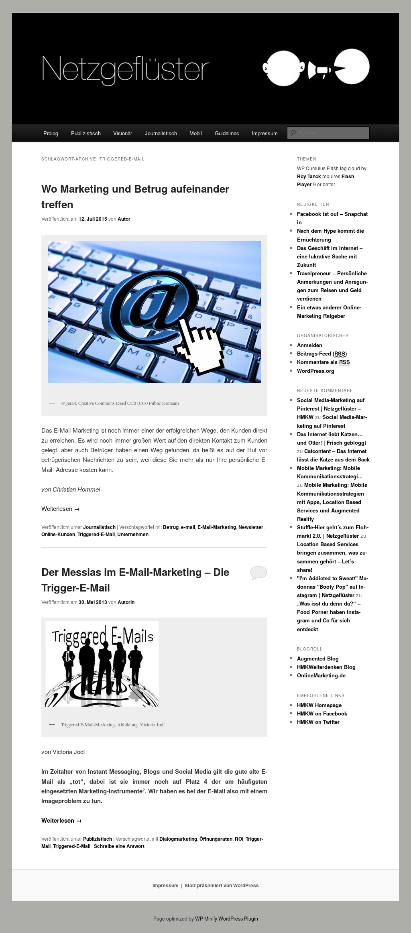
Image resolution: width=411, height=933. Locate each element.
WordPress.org (315, 370)
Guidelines (227, 133)
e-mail (188, 527)
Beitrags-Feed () (322, 353)
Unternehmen (133, 534)
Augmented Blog (318, 658)
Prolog (50, 133)
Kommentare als (323, 362)
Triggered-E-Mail (96, 534)
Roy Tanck (309, 176)
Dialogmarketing (178, 838)
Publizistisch (86, 133)
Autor (124, 218)
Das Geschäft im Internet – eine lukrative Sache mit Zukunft (329, 256)
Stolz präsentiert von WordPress (222, 885)
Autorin (126, 602)
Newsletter (250, 527)
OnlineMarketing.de (321, 675)
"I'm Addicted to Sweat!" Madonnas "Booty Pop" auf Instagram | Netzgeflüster (332, 586)
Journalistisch (161, 133)
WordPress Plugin (238, 918)
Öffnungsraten (215, 838)
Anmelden (309, 345)
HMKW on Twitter (318, 722)
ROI (239, 838)
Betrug (171, 527)
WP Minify (206, 918)
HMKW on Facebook (322, 713)
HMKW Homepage (319, 705)
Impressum (265, 133)
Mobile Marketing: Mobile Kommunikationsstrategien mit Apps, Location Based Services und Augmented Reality (332, 501)
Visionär (122, 133)
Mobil (195, 133)
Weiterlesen (60, 508)
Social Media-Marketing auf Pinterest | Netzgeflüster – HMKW (330, 408)
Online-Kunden (58, 534)
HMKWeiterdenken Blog (326, 667)
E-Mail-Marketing (216, 527)
